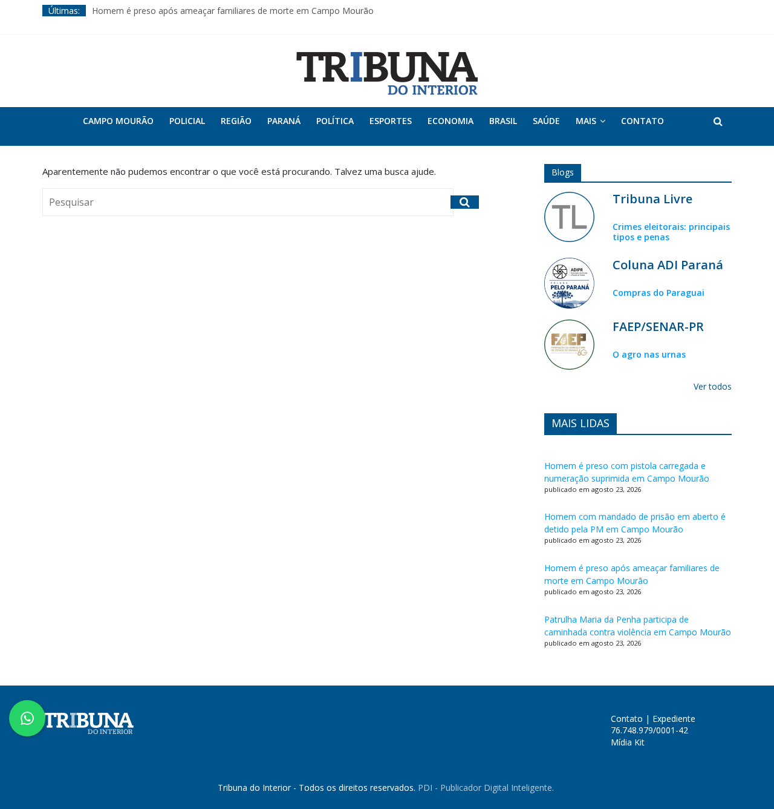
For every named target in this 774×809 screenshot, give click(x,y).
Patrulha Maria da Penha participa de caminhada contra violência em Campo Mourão (637, 626)
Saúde (546, 120)
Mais (586, 120)
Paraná (284, 120)
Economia (450, 120)
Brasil (503, 120)
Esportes (390, 120)
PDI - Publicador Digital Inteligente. (486, 787)
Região (236, 120)
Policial (187, 120)
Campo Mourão (118, 120)
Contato (642, 120)
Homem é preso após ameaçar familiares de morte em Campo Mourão (233, 10)
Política (335, 120)
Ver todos (713, 386)
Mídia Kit (628, 742)
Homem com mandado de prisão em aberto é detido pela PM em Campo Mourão (635, 523)
